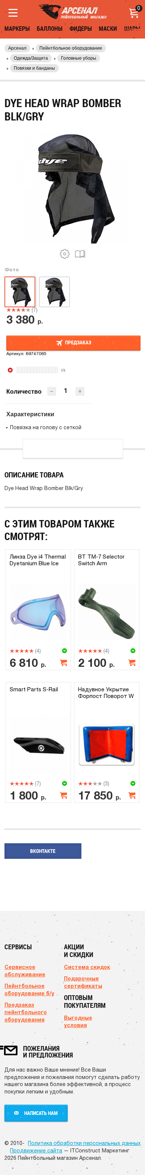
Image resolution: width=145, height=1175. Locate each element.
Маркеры (17, 28)
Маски (108, 28)
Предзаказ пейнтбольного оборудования (25, 1012)
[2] (13, 310)
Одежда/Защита (31, 58)
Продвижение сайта (36, 1151)
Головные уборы (78, 58)
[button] (79, 391)
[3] (18, 310)
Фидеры (81, 28)
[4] (23, 310)
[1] (8, 310)
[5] (28, 310)
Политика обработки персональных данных (84, 1143)
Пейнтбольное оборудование (70, 48)
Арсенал (17, 48)
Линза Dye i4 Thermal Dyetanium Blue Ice (38, 559)
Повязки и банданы (34, 68)
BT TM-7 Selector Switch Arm (101, 559)
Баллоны (49, 28)
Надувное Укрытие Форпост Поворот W (106, 692)
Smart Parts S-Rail (34, 689)
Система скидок (87, 967)
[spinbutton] (66, 391)
